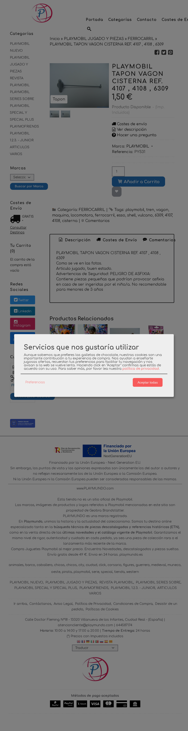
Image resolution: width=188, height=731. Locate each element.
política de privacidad (140, 368)
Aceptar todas (148, 382)
